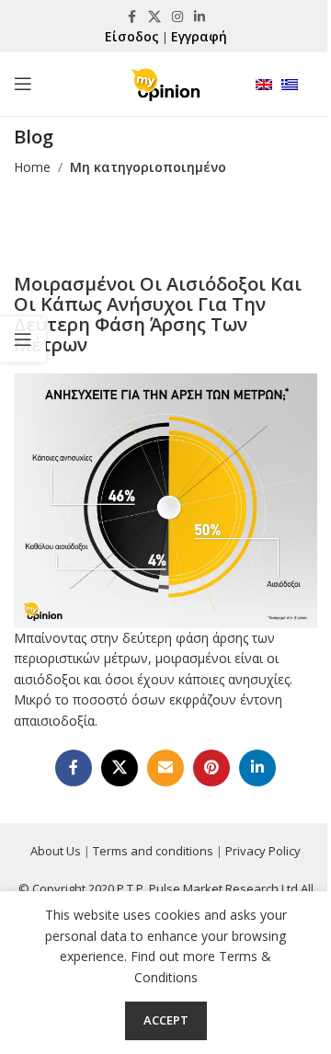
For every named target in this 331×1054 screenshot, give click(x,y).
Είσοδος (132, 36)
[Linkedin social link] (199, 17)
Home (32, 167)
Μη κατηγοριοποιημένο (148, 167)
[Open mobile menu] (23, 83)
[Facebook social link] (131, 17)
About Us (55, 850)
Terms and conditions (153, 850)
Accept (165, 1020)
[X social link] (154, 17)
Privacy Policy (263, 850)
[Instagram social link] (177, 17)
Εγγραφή (199, 36)
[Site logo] (165, 82)
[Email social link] (165, 768)
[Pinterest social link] (211, 768)
